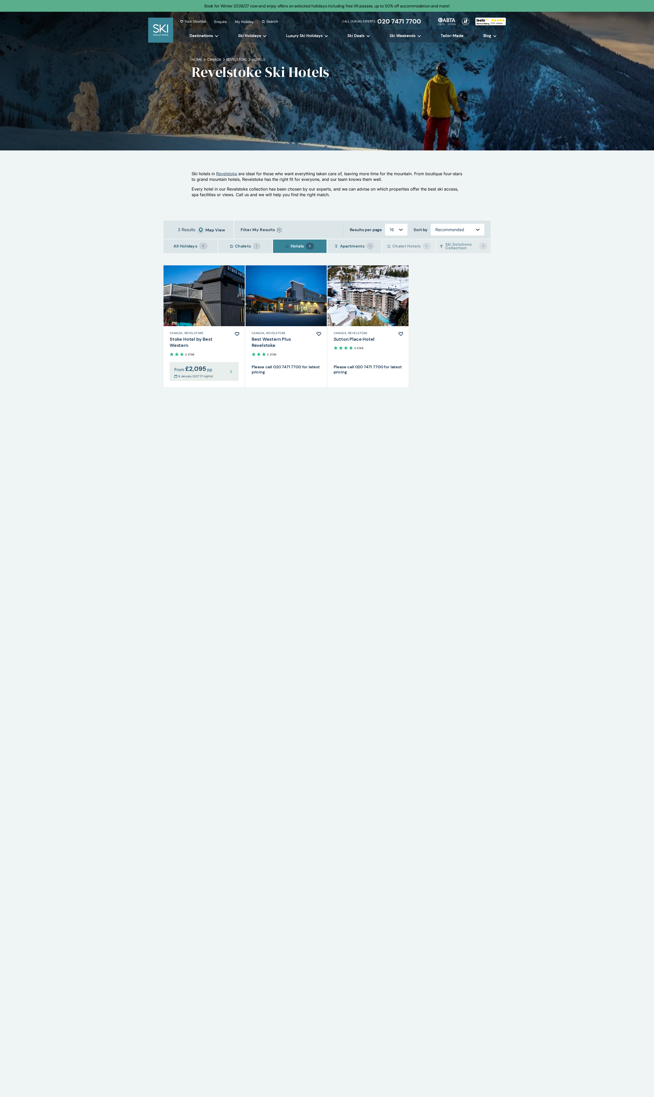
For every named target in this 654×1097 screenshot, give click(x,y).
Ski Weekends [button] (403, 35)
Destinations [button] (201, 35)
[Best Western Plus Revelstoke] (286, 326)
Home (197, 59)
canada (214, 59)
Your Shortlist (195, 21)
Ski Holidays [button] (249, 35)
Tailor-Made (452, 35)
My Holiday (244, 21)
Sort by (421, 229)
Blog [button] (487, 35)
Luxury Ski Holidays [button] (304, 35)
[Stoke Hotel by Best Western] (204, 326)
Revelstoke (226, 173)
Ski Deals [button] (356, 35)
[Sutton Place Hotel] (368, 326)
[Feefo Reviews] (490, 20)
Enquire (220, 21)
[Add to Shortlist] (237, 333)
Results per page (366, 229)
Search (272, 21)
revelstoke (236, 59)
